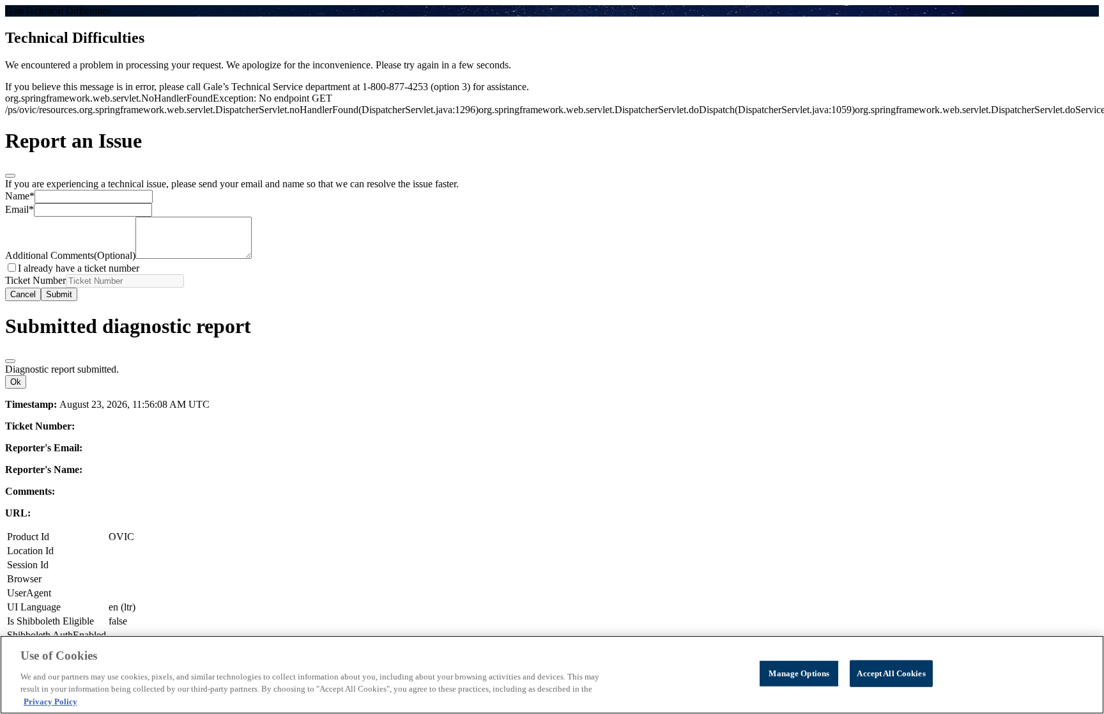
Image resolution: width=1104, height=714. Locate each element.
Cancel (23, 294)
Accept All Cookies (891, 673)
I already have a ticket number (78, 268)
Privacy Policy (50, 701)
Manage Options (799, 673)
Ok (15, 382)
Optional (70, 255)
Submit (59, 294)
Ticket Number (35, 280)
